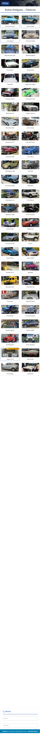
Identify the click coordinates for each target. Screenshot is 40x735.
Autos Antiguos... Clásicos (20, 9)
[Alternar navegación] (37, 3)
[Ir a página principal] (5, 3)
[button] (20, 712)
